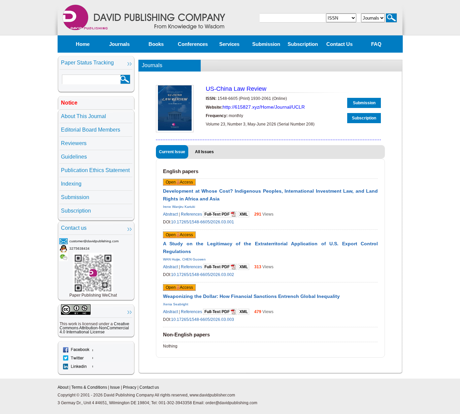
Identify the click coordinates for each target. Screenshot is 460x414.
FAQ (376, 44)
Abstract (170, 214)
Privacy (129, 387)
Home (83, 44)
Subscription (303, 44)
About (63, 387)
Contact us (339, 44)
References (191, 214)
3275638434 (79, 248)
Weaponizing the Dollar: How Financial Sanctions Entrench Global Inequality (251, 296)
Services (229, 44)
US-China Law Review (236, 88)
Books (156, 44)
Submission (266, 44)
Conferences (193, 44)
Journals (119, 44)
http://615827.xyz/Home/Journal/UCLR (264, 107)
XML (243, 214)
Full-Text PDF (217, 214)
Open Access (179, 182)
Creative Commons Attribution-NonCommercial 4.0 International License (94, 328)
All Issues (204, 151)
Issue (115, 387)
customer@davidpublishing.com (94, 241)
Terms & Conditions (89, 387)
